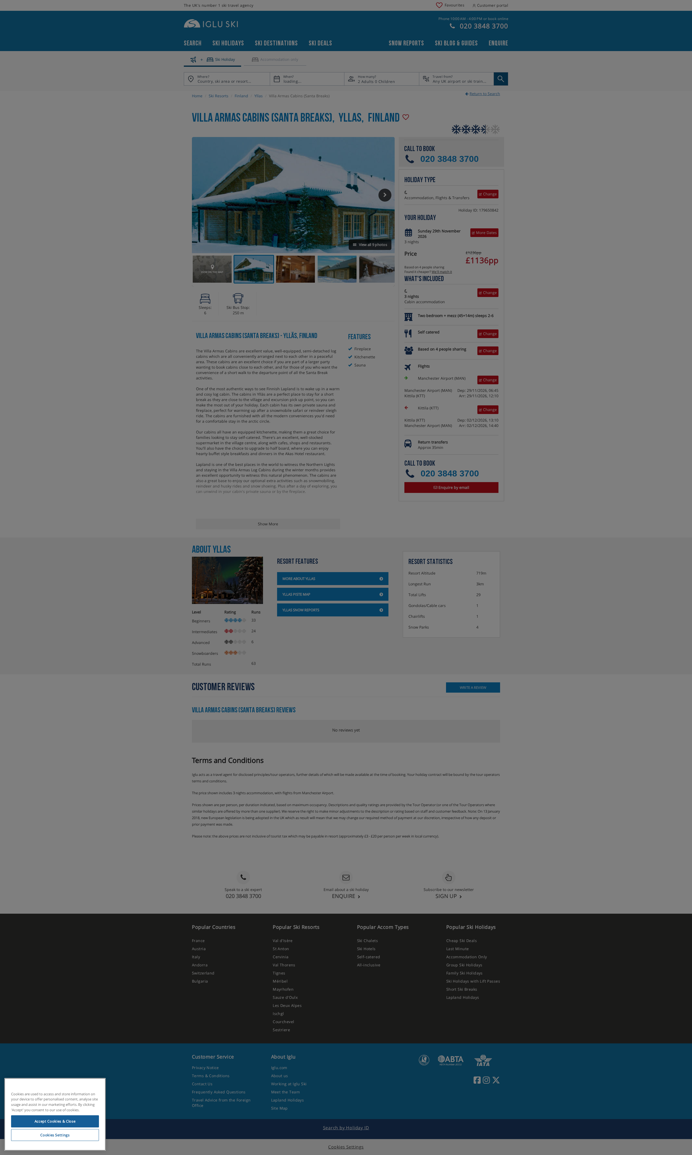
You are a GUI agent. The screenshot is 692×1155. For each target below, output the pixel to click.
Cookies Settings (55, 1135)
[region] (55, 1114)
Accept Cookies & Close (55, 1121)
